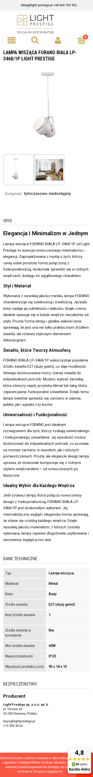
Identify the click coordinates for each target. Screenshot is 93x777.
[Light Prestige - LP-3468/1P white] (15, 169)
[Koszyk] (81, 40)
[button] (11, 40)
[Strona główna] (46, 24)
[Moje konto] (58, 40)
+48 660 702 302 (65, 5)
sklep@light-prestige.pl (37, 5)
